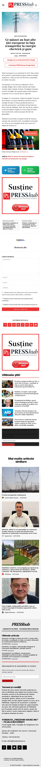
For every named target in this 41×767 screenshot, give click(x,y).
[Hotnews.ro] (20, 239)
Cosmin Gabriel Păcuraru (11, 498)
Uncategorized (20, 36)
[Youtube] (25, 747)
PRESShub (8, 574)
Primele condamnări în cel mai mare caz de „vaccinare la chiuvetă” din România (29, 225)
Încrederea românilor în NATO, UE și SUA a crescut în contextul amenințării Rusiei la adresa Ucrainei (10, 226)
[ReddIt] (23, 325)
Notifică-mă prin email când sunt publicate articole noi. (21, 304)
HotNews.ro (24, 152)
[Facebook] (5, 325)
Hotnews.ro (26, 53)
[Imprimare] (31, 325)
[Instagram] (9, 747)
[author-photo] (3, 498)
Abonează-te (7, 444)
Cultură (4, 650)
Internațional (6, 644)
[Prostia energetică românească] (20, 480)
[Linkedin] (18, 325)
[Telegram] (36, 325)
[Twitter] (9, 325)
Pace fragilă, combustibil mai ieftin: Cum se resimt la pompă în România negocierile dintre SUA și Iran (19, 608)
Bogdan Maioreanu (10, 612)
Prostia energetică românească (14, 495)
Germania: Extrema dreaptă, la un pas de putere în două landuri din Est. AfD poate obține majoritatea (27, 412)
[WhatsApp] (14, 325)
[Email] (27, 325)
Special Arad (8, 536)
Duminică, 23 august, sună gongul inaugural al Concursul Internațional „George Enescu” (26, 393)
